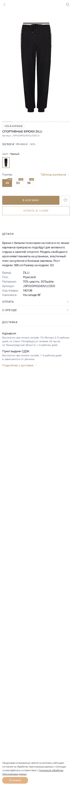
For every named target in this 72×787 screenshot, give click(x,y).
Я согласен (15, 780)
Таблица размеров (53, 174)
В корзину (31, 200)
